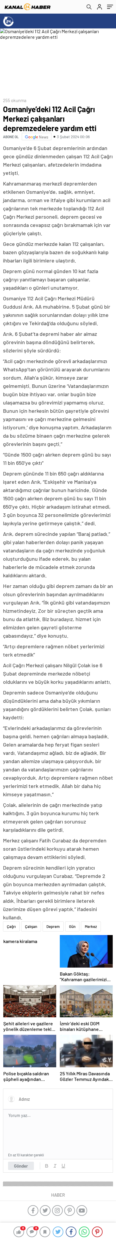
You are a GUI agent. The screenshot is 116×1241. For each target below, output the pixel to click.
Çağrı (11, 926)
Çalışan (31, 926)
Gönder (21, 1166)
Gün (72, 926)
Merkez (91, 926)
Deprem (53, 926)
